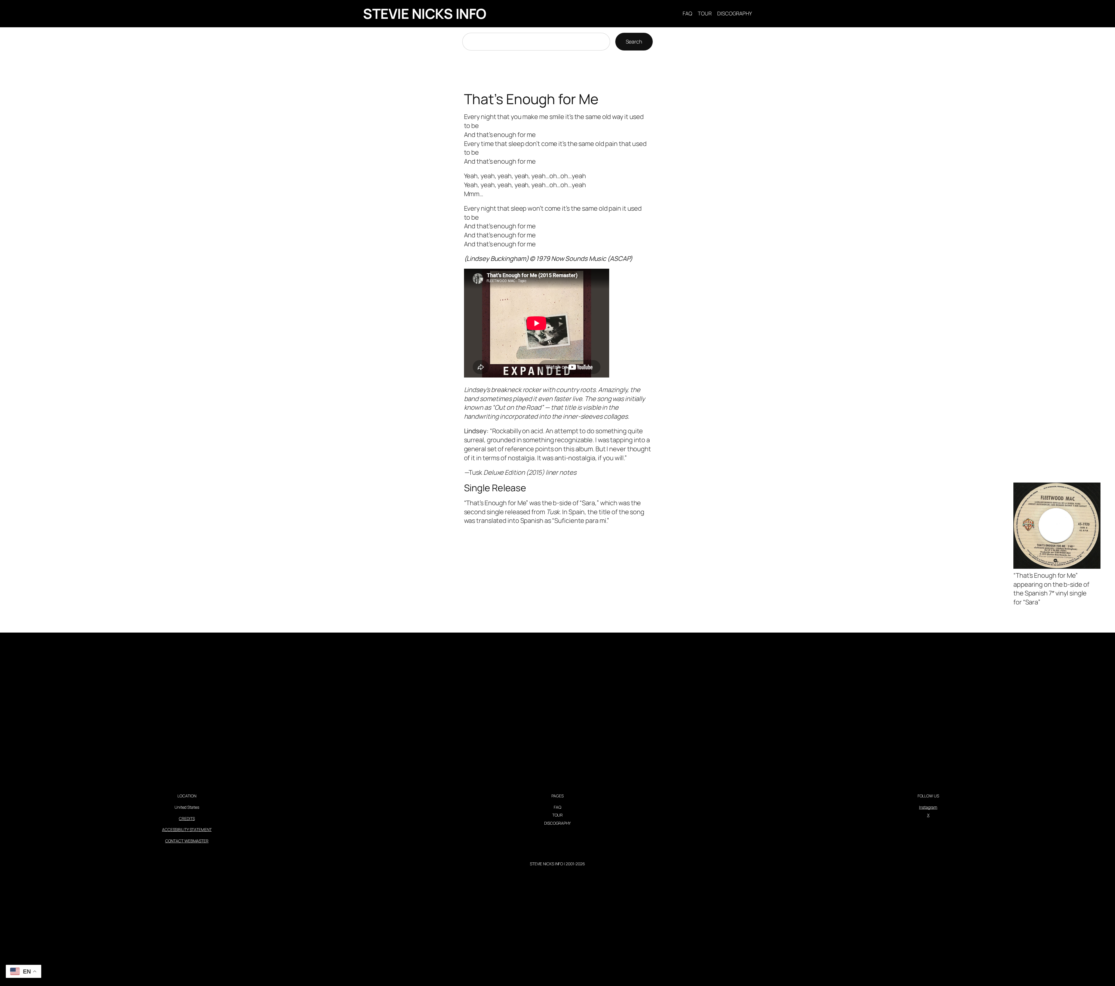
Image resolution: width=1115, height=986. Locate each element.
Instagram (928, 807)
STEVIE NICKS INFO (424, 13)
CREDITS (187, 818)
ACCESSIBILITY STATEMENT (187, 829)
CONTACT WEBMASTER (186, 841)
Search (634, 41)
